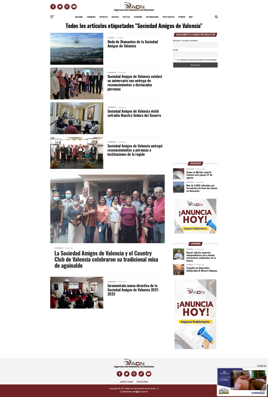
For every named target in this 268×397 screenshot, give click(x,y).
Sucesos (115, 16)
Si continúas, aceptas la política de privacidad (196, 60)
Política (126, 16)
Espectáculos (168, 16)
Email (175, 50)
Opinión (181, 16)
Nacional (79, 16)
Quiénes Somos (126, 381)
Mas (190, 16)
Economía (138, 16)
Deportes (103, 16)
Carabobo (91, 16)
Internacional (152, 16)
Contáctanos (142, 381)
